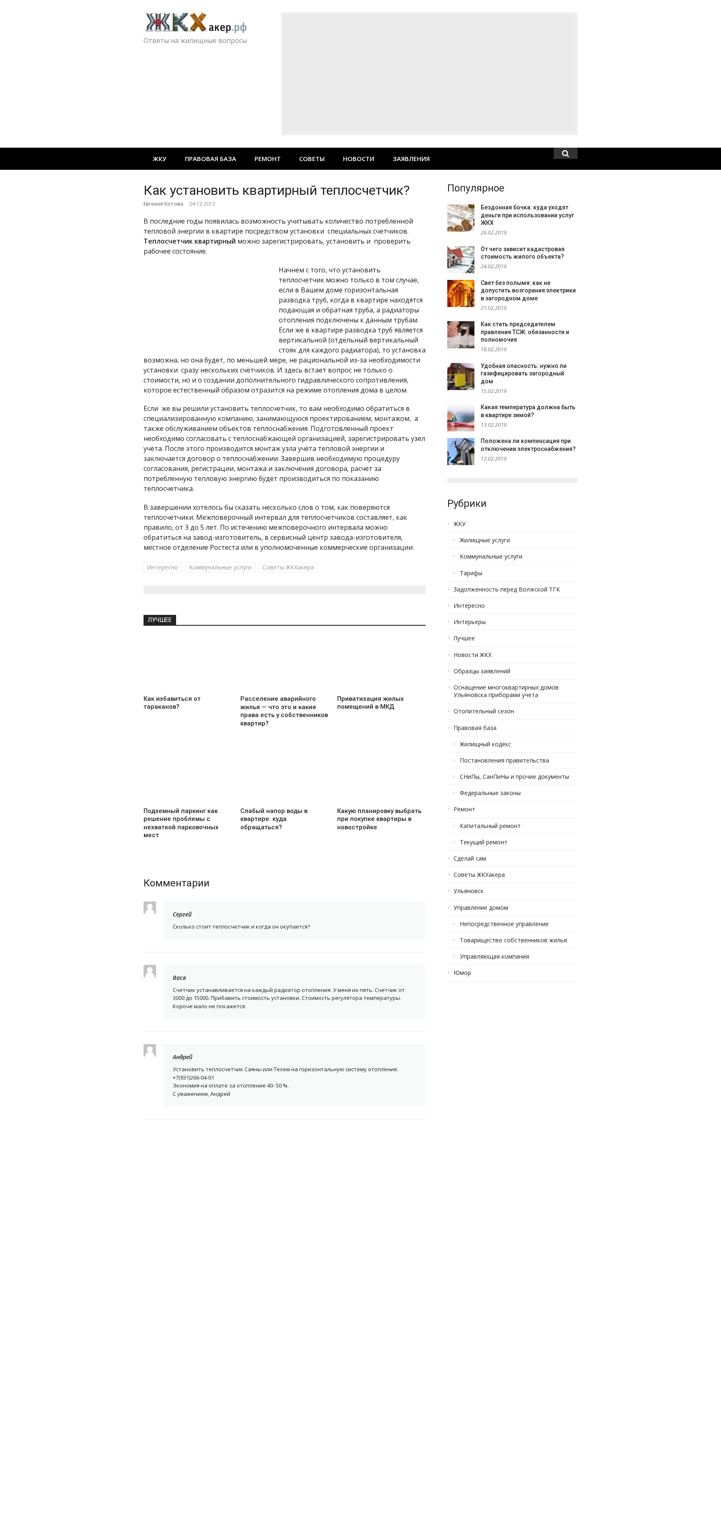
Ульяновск (469, 891)
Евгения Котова (163, 203)
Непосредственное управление (504, 924)
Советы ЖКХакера (288, 567)
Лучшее (160, 620)
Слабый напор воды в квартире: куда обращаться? (274, 819)
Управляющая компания (494, 956)
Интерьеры (470, 622)
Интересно (162, 567)
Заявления (411, 158)
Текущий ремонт (483, 842)
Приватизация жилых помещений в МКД (370, 703)
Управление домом (481, 907)
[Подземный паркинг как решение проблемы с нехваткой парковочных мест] (188, 775)
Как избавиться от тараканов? (172, 703)
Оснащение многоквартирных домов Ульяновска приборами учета (506, 691)
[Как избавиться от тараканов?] (188, 663)
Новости (358, 158)
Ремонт (268, 158)
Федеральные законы (490, 793)
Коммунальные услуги (220, 567)
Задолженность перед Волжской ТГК (507, 589)
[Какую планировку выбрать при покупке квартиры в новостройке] (381, 775)
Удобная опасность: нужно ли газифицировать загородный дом (524, 373)
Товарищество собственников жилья (513, 940)
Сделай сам (470, 858)
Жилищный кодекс (485, 744)
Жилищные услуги (485, 540)
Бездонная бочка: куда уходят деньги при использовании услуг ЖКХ (527, 215)
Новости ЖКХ (473, 655)
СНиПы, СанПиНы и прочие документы (514, 776)
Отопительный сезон (484, 711)
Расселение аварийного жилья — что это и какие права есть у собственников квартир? (284, 711)
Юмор (462, 973)
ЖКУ (159, 158)
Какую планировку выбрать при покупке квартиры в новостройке (379, 819)
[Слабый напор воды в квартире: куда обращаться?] (284, 775)
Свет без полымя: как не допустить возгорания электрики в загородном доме (528, 290)
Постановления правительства (504, 760)
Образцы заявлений (482, 671)
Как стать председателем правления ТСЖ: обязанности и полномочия (525, 332)
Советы (312, 158)
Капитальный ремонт (490, 826)
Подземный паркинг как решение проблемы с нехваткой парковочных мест (181, 823)
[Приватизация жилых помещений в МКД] (381, 663)
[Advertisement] (429, 73)
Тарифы (471, 573)
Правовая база (210, 158)
